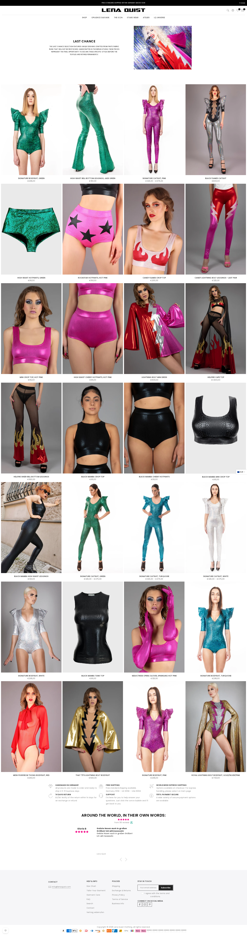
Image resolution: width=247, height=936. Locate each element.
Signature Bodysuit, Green (31, 178)
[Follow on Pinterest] (150, 904)
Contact (90, 908)
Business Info (118, 903)
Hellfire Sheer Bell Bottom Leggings (31, 476)
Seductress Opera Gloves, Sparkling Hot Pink (154, 675)
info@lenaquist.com (61, 886)
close (5, 3)
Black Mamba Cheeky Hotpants (154, 476)
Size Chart (91, 886)
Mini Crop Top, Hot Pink (31, 377)
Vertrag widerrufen (95, 912)
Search (90, 903)
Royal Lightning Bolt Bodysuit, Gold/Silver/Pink (216, 775)
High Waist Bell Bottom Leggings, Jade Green (92, 178)
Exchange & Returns (121, 890)
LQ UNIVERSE (159, 17)
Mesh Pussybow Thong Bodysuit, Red (31, 775)
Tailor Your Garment (96, 890)
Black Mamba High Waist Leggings (31, 576)
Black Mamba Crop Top (92, 476)
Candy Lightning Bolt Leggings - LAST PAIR (216, 277)
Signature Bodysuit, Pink (154, 775)
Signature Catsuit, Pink (154, 178)
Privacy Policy (118, 895)
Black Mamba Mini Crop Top (216, 477)
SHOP (84, 17)
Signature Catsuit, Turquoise (154, 576)
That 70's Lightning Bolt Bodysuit (93, 775)
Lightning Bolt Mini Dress (154, 377)
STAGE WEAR (132, 17)
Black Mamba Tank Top (92, 675)
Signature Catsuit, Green (92, 576)
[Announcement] (123, 3)
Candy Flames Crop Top (154, 277)
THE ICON (118, 17)
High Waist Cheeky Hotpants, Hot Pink (93, 377)
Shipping (116, 886)
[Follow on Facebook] (140, 904)
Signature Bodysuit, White (31, 675)
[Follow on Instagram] (145, 904)
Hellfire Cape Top (216, 377)
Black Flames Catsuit (215, 178)
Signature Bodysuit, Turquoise (215, 675)
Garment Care (93, 895)
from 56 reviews (121, 822)
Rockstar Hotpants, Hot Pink (93, 277)
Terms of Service (120, 899)
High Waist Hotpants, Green (31, 277)
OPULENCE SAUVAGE (100, 17)
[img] (123, 819)
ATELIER (146, 17)
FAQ (88, 899)
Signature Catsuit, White (215, 576)
